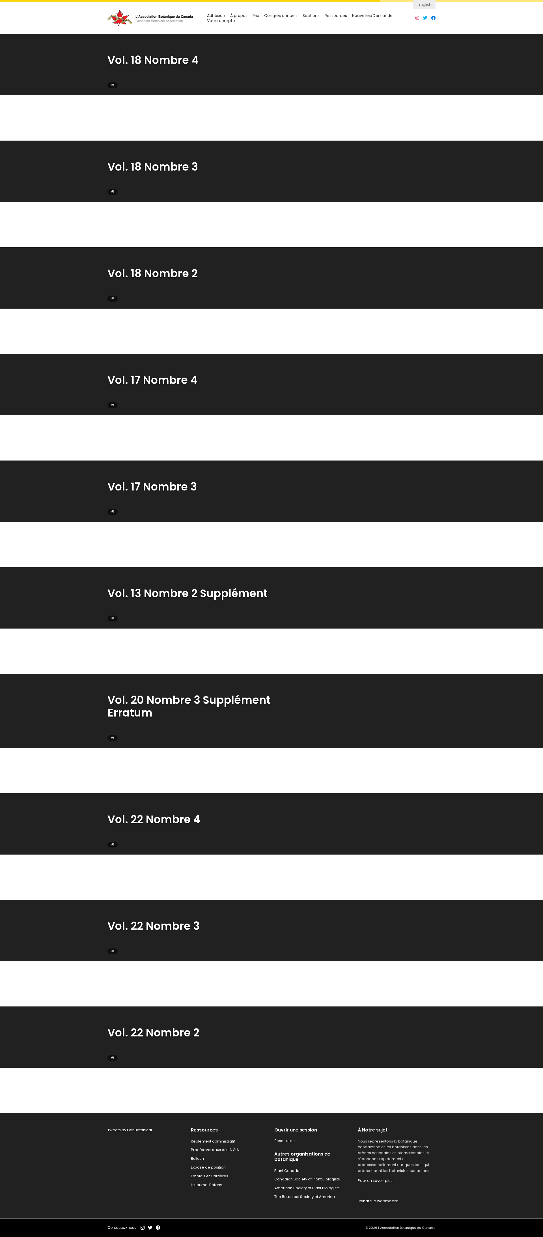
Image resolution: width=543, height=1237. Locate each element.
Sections (311, 15)
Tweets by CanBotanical (129, 1130)
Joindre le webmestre (378, 1201)
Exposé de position (208, 1167)
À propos (238, 15)
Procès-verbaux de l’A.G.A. (215, 1149)
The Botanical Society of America (304, 1196)
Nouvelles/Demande (372, 15)
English (425, 4)
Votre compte (221, 20)
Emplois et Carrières (209, 1176)
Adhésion (216, 15)
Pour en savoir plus (375, 1180)
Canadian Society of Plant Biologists (307, 1179)
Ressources (336, 15)
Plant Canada (286, 1170)
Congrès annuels (281, 15)
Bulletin (197, 1158)
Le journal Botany (206, 1184)
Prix (256, 15)
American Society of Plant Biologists (307, 1188)
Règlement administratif (213, 1141)
